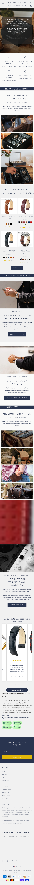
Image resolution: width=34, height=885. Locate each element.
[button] (15, 685)
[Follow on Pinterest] (12, 861)
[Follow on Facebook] (3, 861)
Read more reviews (17, 690)
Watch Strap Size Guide (25, 78)
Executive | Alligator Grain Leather (25, 252)
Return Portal (28, 66)
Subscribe (17, 757)
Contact (4, 777)
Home (3, 771)
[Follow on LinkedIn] (17, 861)
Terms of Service (6, 799)
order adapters (17, 605)
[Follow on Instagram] (7, 861)
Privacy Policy (6, 796)
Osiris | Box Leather (25, 217)
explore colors (17, 334)
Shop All (4, 774)
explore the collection (17, 397)
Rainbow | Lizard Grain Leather (8, 251)
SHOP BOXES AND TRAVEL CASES (17, 39)
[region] (17, 30)
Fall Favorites (11, 193)
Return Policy (5, 793)
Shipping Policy (6, 790)
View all (17, 268)
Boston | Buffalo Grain (8, 218)
